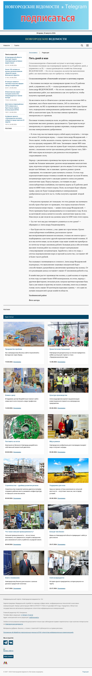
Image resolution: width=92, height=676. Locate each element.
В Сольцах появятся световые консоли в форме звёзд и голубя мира (14, 83)
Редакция (85, 672)
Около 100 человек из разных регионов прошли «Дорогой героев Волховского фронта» (13, 72)
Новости (6, 45)
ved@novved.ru (34, 617)
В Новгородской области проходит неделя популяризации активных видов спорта (13, 60)
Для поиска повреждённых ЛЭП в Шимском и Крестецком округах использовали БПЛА (14, 107)
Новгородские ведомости (14, 624)
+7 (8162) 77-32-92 (27, 615)
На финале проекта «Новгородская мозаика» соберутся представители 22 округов (14, 119)
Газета (16, 45)
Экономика (33, 53)
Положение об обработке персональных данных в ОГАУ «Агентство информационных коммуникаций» (38, 632)
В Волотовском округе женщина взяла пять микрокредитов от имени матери (13, 94)
